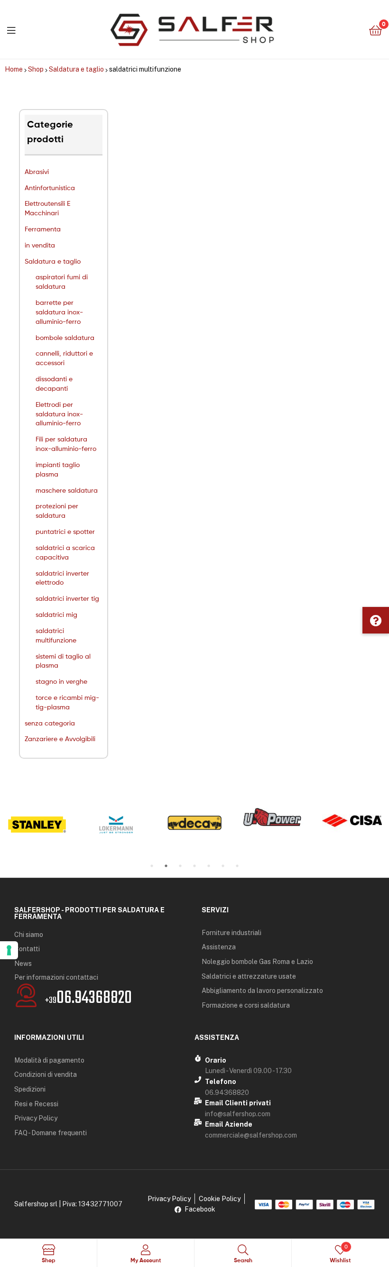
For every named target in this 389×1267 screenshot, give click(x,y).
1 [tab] (152, 866)
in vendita (40, 245)
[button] (375, 620)
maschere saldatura (67, 490)
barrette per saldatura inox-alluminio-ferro (59, 311)
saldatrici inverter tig (67, 598)
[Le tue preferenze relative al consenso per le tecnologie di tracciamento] (9, 950)
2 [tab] (166, 866)
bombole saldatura (65, 337)
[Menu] (11, 29)
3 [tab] (180, 866)
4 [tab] (194, 866)
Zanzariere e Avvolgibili (60, 738)
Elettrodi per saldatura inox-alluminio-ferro (59, 413)
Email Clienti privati (238, 1103)
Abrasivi (37, 171)
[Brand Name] (37, 824)
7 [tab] (237, 866)
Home (14, 69)
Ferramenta (43, 229)
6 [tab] (223, 866)
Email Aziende (228, 1124)
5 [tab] (208, 866)
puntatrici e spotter (65, 531)
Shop (36, 69)
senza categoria (50, 723)
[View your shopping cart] (375, 29)
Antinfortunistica (50, 188)
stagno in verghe (61, 681)
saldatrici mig (56, 614)
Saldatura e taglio (76, 69)
